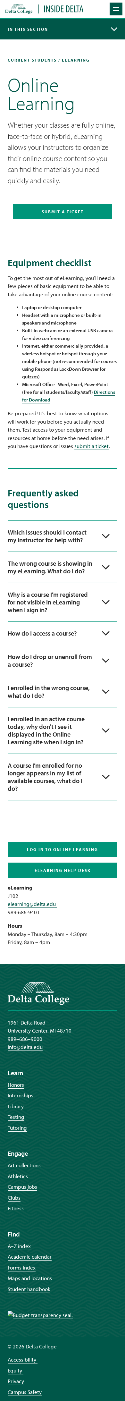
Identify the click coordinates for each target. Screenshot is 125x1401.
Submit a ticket (63, 211)
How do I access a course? (42, 633)
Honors (16, 1084)
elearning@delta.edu (32, 903)
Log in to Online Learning (62, 849)
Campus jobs (22, 1186)
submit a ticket (91, 446)
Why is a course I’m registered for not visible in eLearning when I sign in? (48, 602)
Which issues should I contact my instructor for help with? (47, 536)
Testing (16, 1116)
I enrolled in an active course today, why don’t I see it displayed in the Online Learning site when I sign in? (46, 730)
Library (16, 1106)
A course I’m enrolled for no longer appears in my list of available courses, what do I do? (45, 776)
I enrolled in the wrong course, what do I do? (49, 691)
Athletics (18, 1176)
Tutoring (17, 1127)
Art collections (24, 1165)
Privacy (16, 1381)
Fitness (16, 1208)
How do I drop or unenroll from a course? (50, 660)
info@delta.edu (25, 1046)
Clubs (14, 1197)
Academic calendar (30, 1256)
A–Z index (19, 1246)
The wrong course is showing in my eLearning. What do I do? (50, 567)
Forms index (22, 1267)
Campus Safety (25, 1391)
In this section (28, 29)
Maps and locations (30, 1278)
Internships (20, 1095)
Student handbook (29, 1289)
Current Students (32, 60)
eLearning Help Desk (63, 870)
